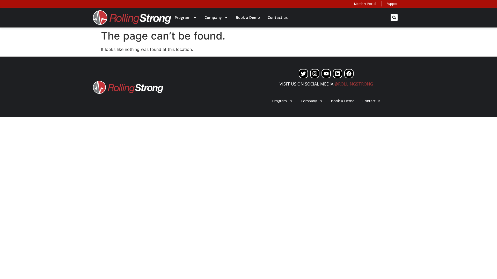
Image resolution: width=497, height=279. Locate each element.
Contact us (278, 17)
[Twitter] (303, 73)
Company (213, 17)
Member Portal (365, 4)
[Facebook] (349, 73)
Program (183, 17)
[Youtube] (326, 73)
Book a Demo (248, 17)
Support (393, 4)
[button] (394, 17)
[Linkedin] (337, 73)
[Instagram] (314, 73)
